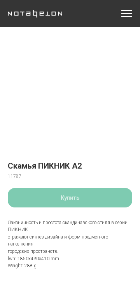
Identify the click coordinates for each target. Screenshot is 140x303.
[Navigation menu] (126, 13)
